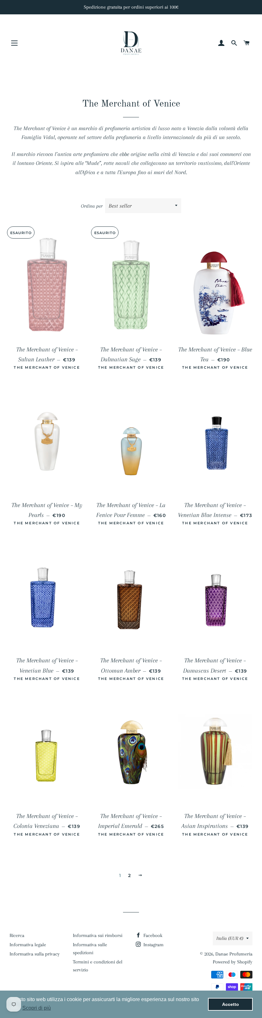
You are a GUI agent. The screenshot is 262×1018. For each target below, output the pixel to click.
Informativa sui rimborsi (97, 935)
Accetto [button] (230, 1004)
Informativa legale (28, 945)
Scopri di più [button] (36, 1008)
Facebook (152, 935)
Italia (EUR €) (229, 938)
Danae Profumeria (233, 954)
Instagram (153, 945)
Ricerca (17, 935)
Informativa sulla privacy (35, 954)
